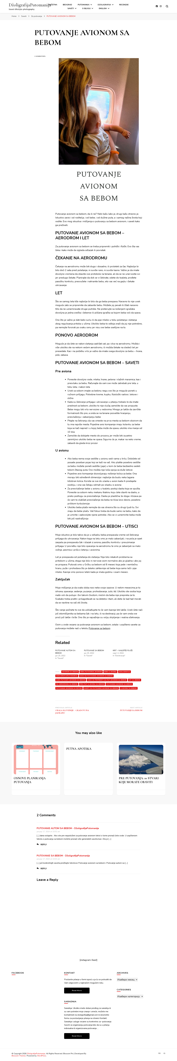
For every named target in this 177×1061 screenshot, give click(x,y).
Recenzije (124, 4)
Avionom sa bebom (70, 672)
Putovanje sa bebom (99, 628)
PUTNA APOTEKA (78, 749)
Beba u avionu (110, 672)
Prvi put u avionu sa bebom (92, 684)
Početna (52, 4)
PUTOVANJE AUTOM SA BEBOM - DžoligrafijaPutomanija (68, 828)
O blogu (86, 8)
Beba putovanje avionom (91, 672)
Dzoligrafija (104, 4)
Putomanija (83, 4)
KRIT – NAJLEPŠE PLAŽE (123, 650)
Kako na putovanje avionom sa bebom (96, 676)
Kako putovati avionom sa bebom (70, 680)
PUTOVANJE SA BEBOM (94, 650)
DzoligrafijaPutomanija (66, 676)
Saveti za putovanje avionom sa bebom (101, 688)
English (103, 8)
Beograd (67, 4)
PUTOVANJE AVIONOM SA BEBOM (119, 684)
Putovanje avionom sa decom (69, 688)
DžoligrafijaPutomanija (30, 5)
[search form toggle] (167, 6)
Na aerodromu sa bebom (66, 684)
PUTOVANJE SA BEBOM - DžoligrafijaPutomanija (63, 855)
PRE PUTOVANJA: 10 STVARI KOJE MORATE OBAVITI (139, 780)
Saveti (71, 8)
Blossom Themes (19, 1056)
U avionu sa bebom (129, 688)
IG (164, 1053)
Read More (77, 990)
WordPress (41, 1056)
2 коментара (43, 56)
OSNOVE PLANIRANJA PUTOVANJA (30, 780)
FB (159, 1053)
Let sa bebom (134, 680)
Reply (44, 844)
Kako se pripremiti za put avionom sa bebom (107, 680)
